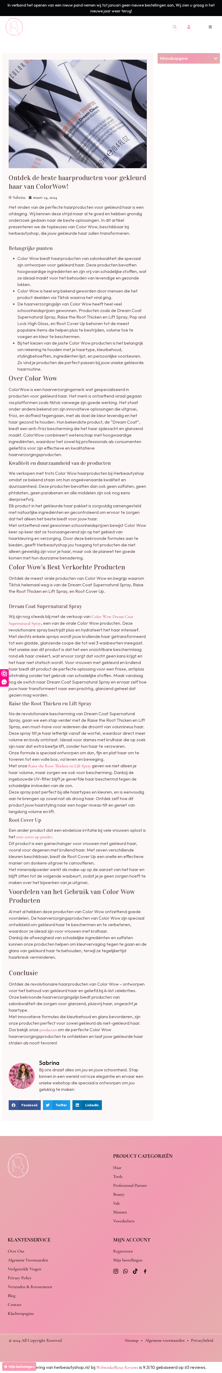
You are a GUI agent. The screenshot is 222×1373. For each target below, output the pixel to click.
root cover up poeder (34, 837)
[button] (210, 27)
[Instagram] (116, 1271)
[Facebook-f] (145, 1271)
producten (48, 1030)
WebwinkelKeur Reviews (117, 1367)
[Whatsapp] (125, 1271)
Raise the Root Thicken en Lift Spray (59, 766)
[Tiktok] (135, 1271)
